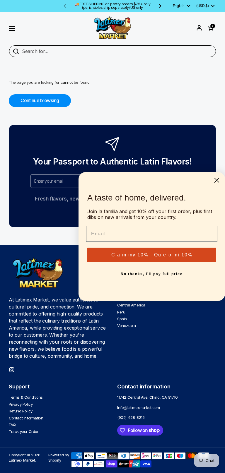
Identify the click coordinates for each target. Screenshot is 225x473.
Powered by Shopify (58, 457)
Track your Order (24, 431)
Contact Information (26, 418)
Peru (121, 312)
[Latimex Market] (112, 28)
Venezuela (126, 325)
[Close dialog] (217, 180)
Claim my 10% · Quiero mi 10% (151, 254)
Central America (131, 305)
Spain (122, 318)
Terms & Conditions (26, 397)
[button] (210, 28)
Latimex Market (22, 460)
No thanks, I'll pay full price (152, 274)
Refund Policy (21, 411)
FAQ (12, 424)
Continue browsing (40, 100)
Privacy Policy (21, 404)
